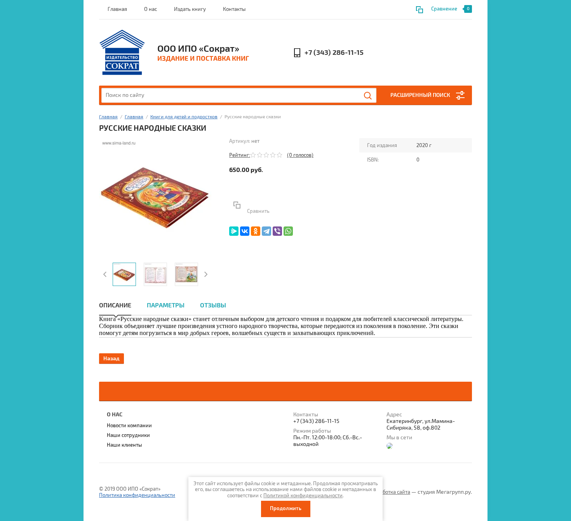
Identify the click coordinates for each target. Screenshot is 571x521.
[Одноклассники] (255, 231)
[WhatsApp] (288, 231)
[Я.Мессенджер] (233, 231)
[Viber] (277, 231)
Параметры (166, 305)
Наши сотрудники (128, 435)
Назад (111, 358)
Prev (106, 274)
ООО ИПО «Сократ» (198, 48)
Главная (117, 9)
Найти (368, 96)
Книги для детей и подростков (184, 117)
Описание (115, 305)
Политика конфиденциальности (137, 495)
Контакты (234, 9)
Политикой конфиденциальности (303, 496)
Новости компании (129, 426)
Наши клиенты (124, 445)
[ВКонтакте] (244, 231)
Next (205, 274)
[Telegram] (266, 231)
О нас (150, 9)
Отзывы (213, 305)
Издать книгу (190, 9)
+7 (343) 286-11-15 (334, 52)
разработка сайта (389, 492)
